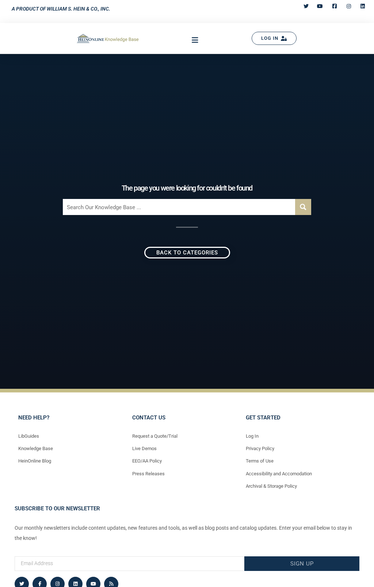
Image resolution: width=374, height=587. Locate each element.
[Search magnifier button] (303, 207)
